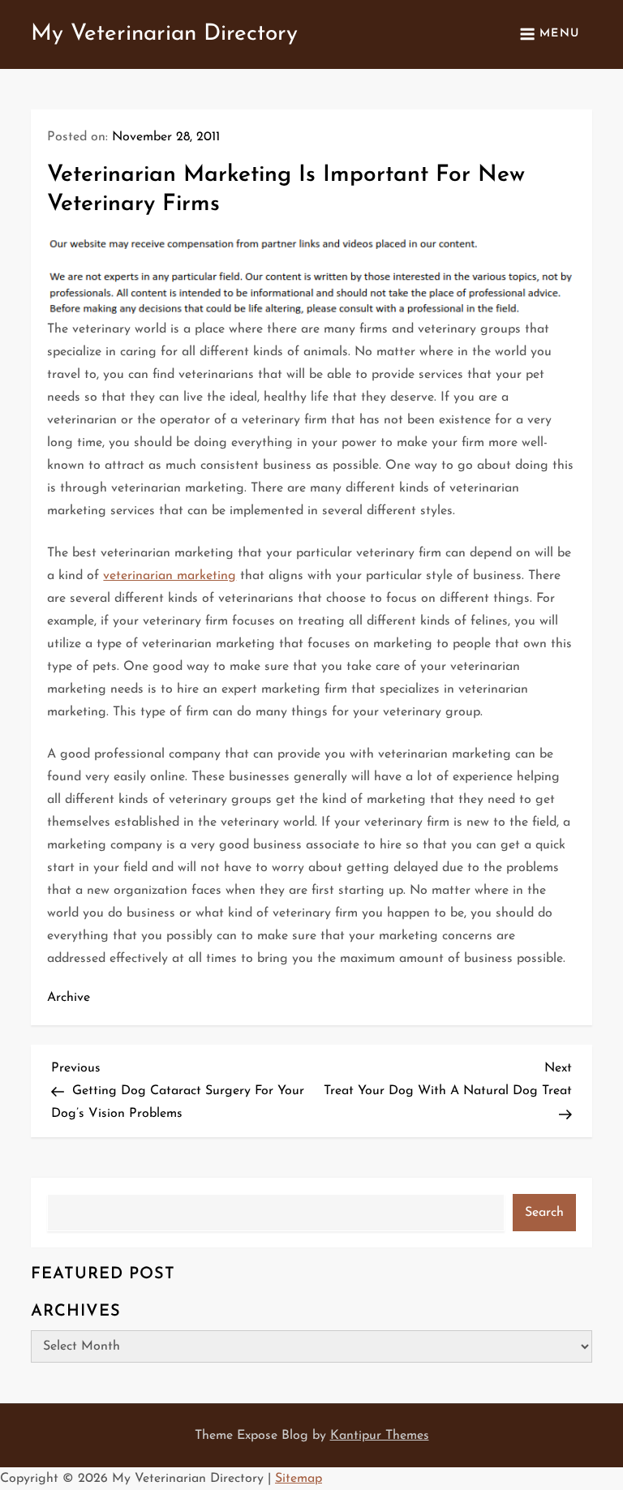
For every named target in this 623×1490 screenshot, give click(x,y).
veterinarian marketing (169, 575)
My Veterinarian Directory (164, 34)
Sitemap (298, 1478)
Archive (68, 997)
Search (544, 1212)
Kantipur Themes (379, 1435)
